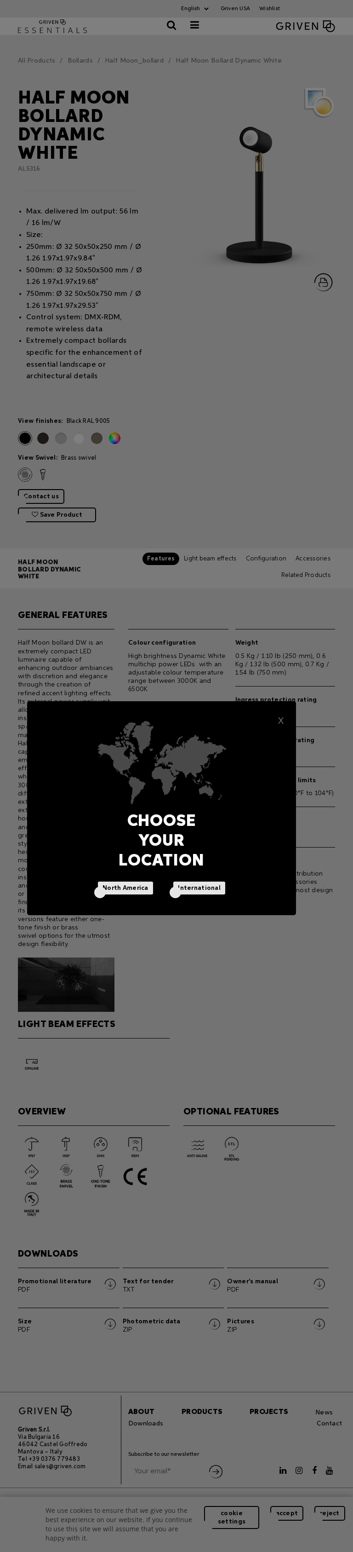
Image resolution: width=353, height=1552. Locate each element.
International (199, 888)
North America (125, 888)
